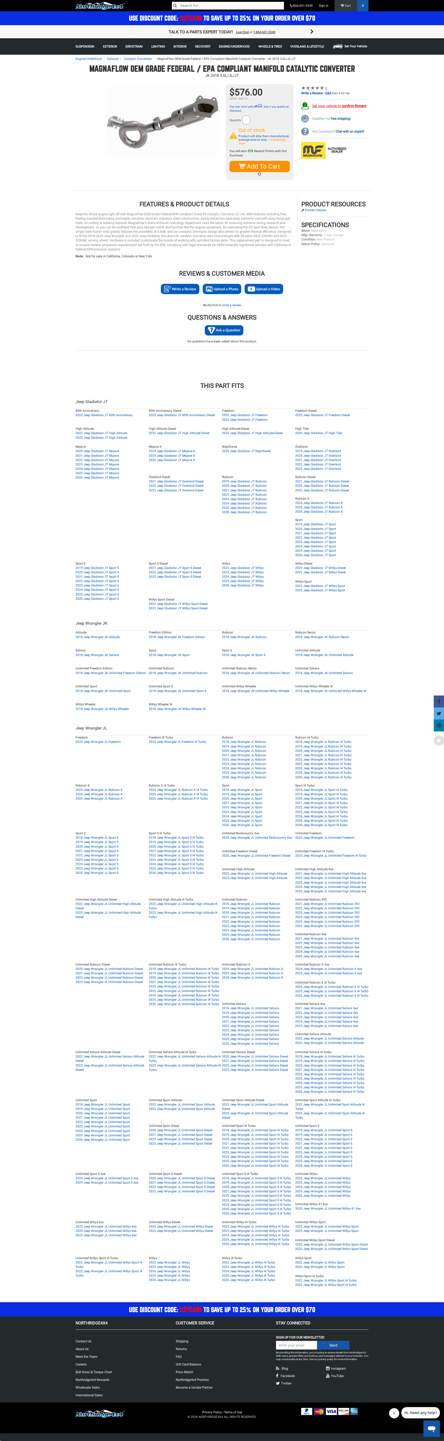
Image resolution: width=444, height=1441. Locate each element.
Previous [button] (132, 31)
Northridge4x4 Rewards (92, 1380)
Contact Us (83, 1341)
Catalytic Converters (138, 59)
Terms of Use (233, 1412)
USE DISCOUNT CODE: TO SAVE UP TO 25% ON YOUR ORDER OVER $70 (222, 18)
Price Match (184, 1372)
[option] (222, 31)
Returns (181, 1349)
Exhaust (112, 59)
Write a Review (312, 93)
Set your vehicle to (339, 106)
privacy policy (326, 1359)
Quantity (235, 120)
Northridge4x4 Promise (192, 1380)
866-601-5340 (302, 5)
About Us (82, 1349)
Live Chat (242, 32)
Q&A (328, 93)
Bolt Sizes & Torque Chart (94, 1372)
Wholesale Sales (88, 1387)
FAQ (179, 1357)
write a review (231, 305)
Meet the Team (86, 1357)
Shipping (182, 1341)
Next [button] (312, 31)
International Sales (89, 1395)
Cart (354, 5)
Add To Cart (262, 166)
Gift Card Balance (188, 1364)
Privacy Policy (212, 1412)
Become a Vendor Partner (194, 1387)
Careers (81, 1364)
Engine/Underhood (89, 59)
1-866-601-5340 (264, 32)
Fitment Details (315, 210)
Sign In (323, 5)
